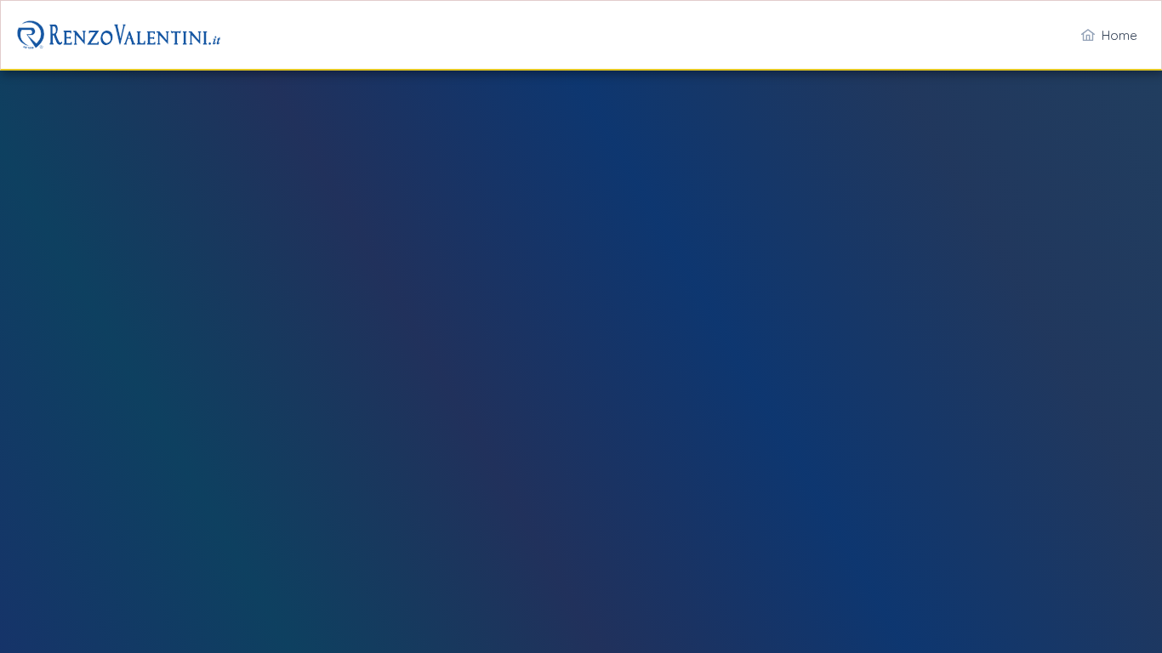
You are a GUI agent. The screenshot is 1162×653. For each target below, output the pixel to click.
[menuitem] (1109, 34)
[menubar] (1109, 34)
